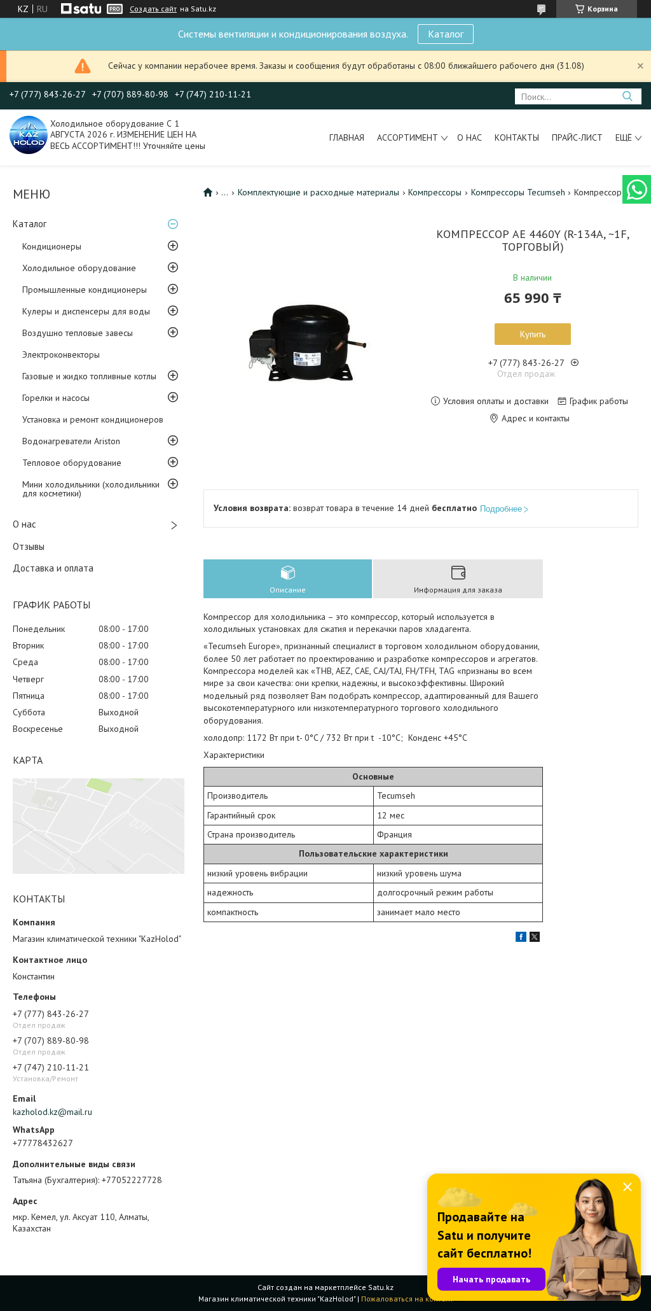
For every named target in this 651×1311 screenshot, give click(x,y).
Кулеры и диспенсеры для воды (86, 311)
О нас (469, 137)
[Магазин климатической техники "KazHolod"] (29, 134)
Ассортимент (407, 137)
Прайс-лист (577, 137)
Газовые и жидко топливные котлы (89, 376)
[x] (535, 938)
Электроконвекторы (61, 354)
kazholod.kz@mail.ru (52, 1112)
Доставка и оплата (53, 568)
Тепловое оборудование (71, 462)
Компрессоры (435, 192)
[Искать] (627, 96)
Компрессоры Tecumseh (518, 192)
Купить (532, 334)
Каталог (445, 33)
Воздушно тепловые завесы (77, 333)
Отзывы (29, 546)
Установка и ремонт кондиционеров (92, 419)
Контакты (517, 137)
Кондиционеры (51, 246)
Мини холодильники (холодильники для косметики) (91, 489)
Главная (346, 137)
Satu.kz (381, 1287)
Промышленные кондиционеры (84, 289)
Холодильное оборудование (79, 268)
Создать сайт (153, 8)
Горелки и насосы (56, 397)
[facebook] (521, 938)
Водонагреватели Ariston (71, 441)
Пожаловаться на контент (407, 1298)
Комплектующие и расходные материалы (318, 192)
